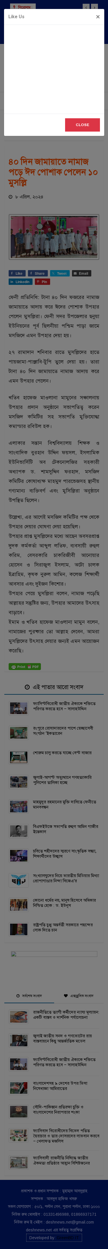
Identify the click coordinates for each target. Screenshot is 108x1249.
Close (82, 125)
